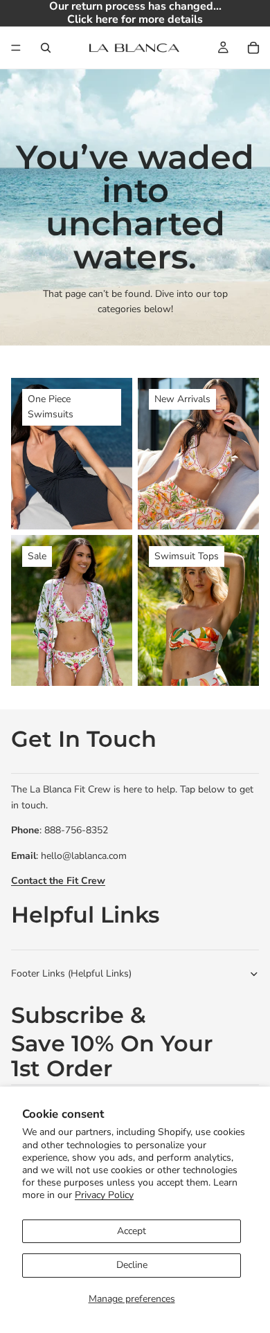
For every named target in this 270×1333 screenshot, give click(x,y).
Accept (131, 1230)
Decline (131, 1264)
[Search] (45, 48)
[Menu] (16, 48)
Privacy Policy (104, 1194)
